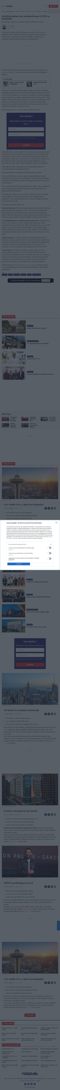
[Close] (56, 523)
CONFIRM (19, 564)
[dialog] (30, 545)
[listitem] (30, 544)
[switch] (49, 548)
